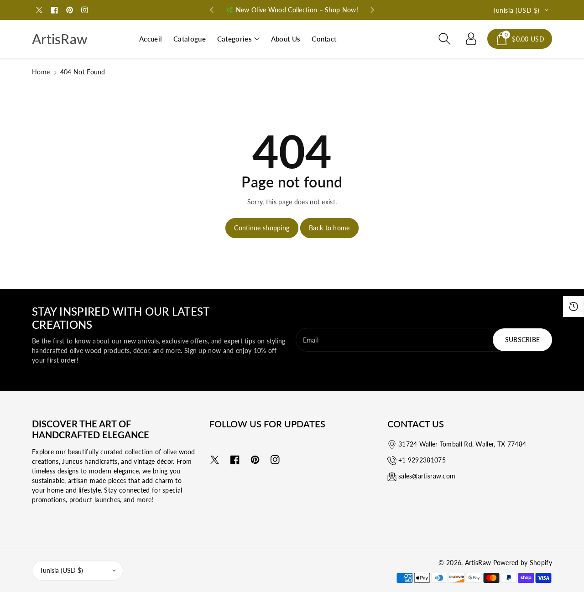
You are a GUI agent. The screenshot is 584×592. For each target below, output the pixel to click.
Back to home (329, 228)
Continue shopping (261, 228)
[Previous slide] (211, 10)
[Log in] (471, 39)
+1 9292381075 (422, 460)
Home (41, 72)
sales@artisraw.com (426, 476)
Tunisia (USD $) (61, 570)
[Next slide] (372, 10)
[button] (238, 39)
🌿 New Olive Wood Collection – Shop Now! (292, 10)
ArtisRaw (478, 562)
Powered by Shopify (522, 562)
